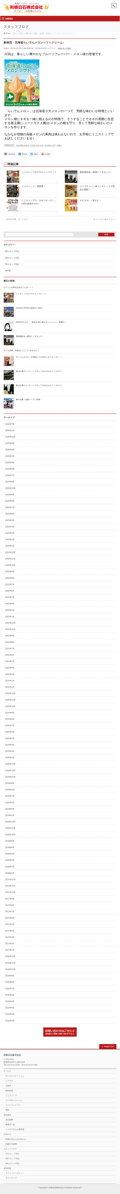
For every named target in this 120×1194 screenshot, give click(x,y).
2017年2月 (9, 944)
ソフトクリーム (36, 145)
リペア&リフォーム (13, 1100)
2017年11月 (10, 886)
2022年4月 (9, 604)
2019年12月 (10, 764)
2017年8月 (9, 905)
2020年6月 (9, 732)
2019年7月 (9, 796)
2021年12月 (10, 623)
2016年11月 (10, 963)
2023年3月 (9, 533)
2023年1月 (9, 546)
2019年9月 (9, 783)
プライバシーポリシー (14, 1173)
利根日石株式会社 (56, 1188)
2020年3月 (9, 751)
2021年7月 (9, 649)
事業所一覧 (10, 1124)
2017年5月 (9, 924)
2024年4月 (9, 482)
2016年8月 (9, 982)
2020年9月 (9, 713)
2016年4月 (9, 1008)
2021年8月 (9, 642)
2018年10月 (10, 835)
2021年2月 (9, 681)
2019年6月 (9, 803)
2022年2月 (9, 610)
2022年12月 (10, 552)
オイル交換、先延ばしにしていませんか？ (21, 350)
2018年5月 (9, 860)
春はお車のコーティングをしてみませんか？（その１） (39, 385)
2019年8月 (9, 790)
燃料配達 (9, 1091)
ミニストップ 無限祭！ (34, 186)
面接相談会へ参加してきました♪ (95, 172)
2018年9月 (9, 841)
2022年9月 (9, 571)
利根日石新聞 (11, 1144)
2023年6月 (9, 514)
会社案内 (7, 1115)
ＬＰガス (9, 1081)
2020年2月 (9, 758)
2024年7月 (9, 475)
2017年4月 (9, 931)
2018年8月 (9, 847)
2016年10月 (10, 969)
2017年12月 (10, 879)
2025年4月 (9, 450)
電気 (7, 1110)
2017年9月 (9, 899)
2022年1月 (9, 616)
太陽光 (8, 1086)
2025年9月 (9, 443)
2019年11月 (10, 770)
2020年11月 (10, 700)
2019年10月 (10, 777)
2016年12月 (10, 956)
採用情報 (7, 1168)
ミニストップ (49, 145)
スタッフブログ (10, 1149)
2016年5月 (9, 1001)
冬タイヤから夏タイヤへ (104, 219)
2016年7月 (9, 989)
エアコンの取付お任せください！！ (19, 287)
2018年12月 (10, 822)
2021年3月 (9, 674)
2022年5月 (9, 597)
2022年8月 (9, 578)
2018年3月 (9, 867)
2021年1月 (9, 687)
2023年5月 (9, 520)
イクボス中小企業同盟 (14, 1129)
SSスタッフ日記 (12, 264)
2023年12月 (10, 488)
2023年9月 (9, 495)
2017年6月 (9, 918)
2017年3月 (9, 937)
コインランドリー (12, 1105)
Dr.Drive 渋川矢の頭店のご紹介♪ (29, 308)
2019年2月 (9, 815)
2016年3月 (9, 1014)
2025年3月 (9, 456)
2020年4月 (9, 745)
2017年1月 (9, 950)
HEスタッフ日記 (12, 251)
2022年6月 (9, 591)
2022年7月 (9, 584)
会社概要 (9, 1120)
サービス (7, 1071)
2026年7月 (9, 424)
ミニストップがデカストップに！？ (39, 172)
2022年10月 (10, 565)
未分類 (8, 271)
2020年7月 (9, 725)
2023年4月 (9, 527)
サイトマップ (11, 1178)
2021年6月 (9, 655)
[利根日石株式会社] (26, 10)
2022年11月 (10, 559)
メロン (59, 145)
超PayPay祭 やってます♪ (16, 219)
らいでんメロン (22, 145)
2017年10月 (10, 892)
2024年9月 (9, 462)
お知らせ (7, 1134)
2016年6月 (9, 995)
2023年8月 (9, 501)
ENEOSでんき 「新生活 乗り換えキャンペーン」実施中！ (41, 322)
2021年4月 (9, 668)
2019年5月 (9, 809)
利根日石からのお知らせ (15, 1139)
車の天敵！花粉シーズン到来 (28, 399)
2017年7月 (9, 911)
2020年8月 (9, 719)
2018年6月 (9, 854)
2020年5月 (9, 738)
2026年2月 (9, 430)
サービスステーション (14, 1076)
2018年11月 (10, 828)
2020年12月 (10, 693)
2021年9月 (9, 636)
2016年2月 (9, 1021)
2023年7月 (9, 507)
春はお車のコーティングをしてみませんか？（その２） (39, 371)
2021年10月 (10, 629)
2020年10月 (10, 706)
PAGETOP (109, 1046)
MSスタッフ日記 (64, 48)
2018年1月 (9, 873)
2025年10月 (10, 437)
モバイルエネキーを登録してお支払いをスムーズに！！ (39, 357)
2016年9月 (9, 976)
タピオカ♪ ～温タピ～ (90, 200)
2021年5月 (9, 661)
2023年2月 (9, 539)
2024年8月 (9, 469)
